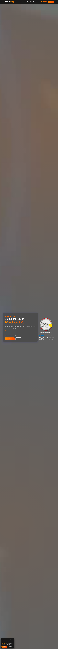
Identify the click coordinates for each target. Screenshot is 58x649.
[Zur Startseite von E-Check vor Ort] (9, 1)
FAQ (31, 1)
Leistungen (23, 1)
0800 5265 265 (44, 1)
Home (5, 314)
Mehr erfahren (18, 338)
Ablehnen (10, 646)
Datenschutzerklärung (3, 643)
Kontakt (34, 1)
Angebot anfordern (51, 1)
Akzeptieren (4, 646)
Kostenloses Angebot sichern (10, 338)
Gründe (28, 1)
